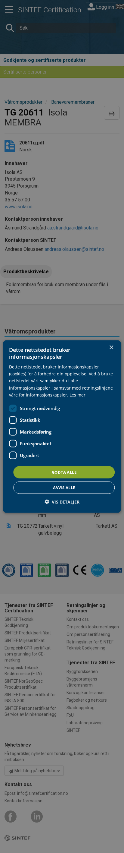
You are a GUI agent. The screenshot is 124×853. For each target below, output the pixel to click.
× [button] (111, 347)
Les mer (77, 394)
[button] (62, 501)
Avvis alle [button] (64, 487)
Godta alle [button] (64, 472)
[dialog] (62, 426)
